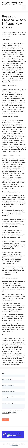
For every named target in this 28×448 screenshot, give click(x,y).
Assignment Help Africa (12, 2)
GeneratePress (14, 445)
